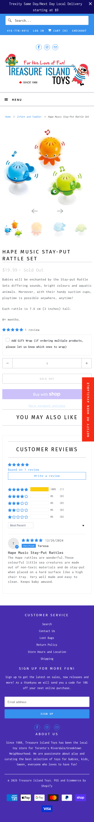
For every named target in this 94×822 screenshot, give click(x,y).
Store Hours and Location (47, 652)
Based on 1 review (23, 469)
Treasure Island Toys (35, 780)
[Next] (60, 211)
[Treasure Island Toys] (47, 70)
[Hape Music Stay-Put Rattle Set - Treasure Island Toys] (47, 165)
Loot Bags (47, 638)
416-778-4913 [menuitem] (18, 30)
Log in (38, 30)
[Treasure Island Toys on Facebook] (39, 47)
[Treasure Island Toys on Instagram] (47, 47)
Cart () (60, 30)
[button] (13, 330)
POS (56, 780)
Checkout (79, 30)
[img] (33, 540)
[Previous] (34, 211)
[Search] (10, 20)
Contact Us (47, 631)
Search (47, 624)
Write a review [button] (47, 476)
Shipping (47, 658)
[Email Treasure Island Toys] (55, 47)
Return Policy (47, 644)
